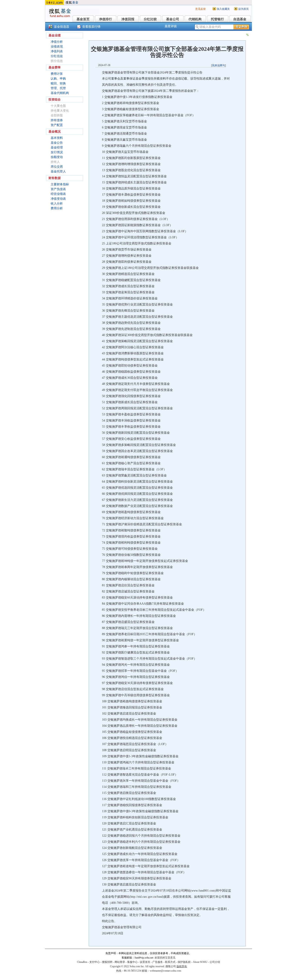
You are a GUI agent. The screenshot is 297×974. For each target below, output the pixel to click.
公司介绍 (215, 962)
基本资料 (57, 138)
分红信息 (57, 56)
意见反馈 (200, 8)
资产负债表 (58, 189)
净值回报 (127, 19)
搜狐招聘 (107, 962)
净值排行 (105, 19)
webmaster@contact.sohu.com (165, 970)
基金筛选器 (61, 26)
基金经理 (57, 147)
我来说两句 (218, 65)
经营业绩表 (58, 194)
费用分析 (57, 208)
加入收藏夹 (223, 8)
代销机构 (195, 19)
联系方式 (170, 962)
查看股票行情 (91, 26)
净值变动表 (58, 198)
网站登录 (120, 962)
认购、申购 (58, 78)
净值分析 (57, 41)
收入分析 (57, 203)
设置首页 (145, 962)
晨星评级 (171, 26)
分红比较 (150, 19)
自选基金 (239, 19)
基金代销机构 (60, 93)
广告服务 (157, 962)
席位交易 (57, 166)
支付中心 (94, 962)
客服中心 (132, 962)
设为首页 (243, 8)
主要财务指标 (60, 184)
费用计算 (57, 73)
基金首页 (83, 19)
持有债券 (57, 120)
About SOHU (200, 962)
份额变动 (57, 157)
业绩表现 (57, 46)
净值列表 (57, 51)
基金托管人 (58, 171)
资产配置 (57, 125)
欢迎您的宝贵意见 (165, 957)
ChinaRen (82, 962)
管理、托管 (58, 88)
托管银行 (217, 19)
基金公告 (57, 142)
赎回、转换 (58, 83)
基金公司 (172, 19)
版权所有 (182, 966)
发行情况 (57, 152)
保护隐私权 (184, 962)
